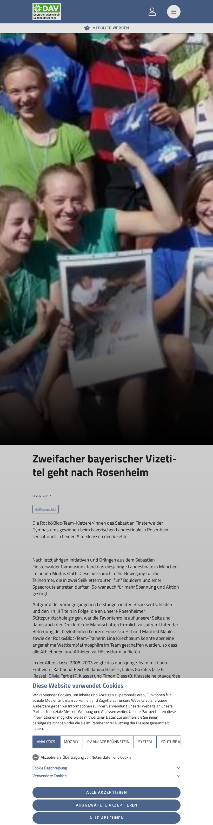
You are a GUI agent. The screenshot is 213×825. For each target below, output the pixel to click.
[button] (106, 767)
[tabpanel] (106, 765)
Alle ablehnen (106, 818)
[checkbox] (106, 757)
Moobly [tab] (71, 742)
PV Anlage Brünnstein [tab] (108, 742)
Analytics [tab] (46, 742)
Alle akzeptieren (106, 792)
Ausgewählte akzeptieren (107, 805)
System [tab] (145, 742)
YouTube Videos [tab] (176, 742)
